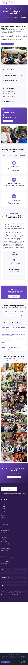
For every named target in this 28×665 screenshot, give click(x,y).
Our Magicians (4, 511)
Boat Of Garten (9, 315)
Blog (2, 519)
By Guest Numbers (6, 572)
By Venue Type (5, 581)
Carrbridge (19, 315)
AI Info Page (3, 508)
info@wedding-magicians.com (9, 557)
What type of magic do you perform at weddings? (12, 341)
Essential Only (15, 662)
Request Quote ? (8, 120)
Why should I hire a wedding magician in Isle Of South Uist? (13, 328)
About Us (3, 506)
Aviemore (14, 311)
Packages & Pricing (5, 544)
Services (3, 504)
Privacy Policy (9, 598)
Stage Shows (4, 539)
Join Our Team (4, 524)
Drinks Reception (5, 546)
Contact (3, 522)
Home (4, 8)
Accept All (5, 662)
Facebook (4, 563)
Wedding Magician (5, 530)
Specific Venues (5, 585)
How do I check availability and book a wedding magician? (12, 348)
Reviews (3, 517)
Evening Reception (5, 550)
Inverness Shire (14, 8)
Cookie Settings (23, 662)
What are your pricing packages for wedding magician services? (13, 335)
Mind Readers (4, 541)
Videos (2, 513)
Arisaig (6, 311)
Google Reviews (6, 561)
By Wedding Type (5, 577)
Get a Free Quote (6, 559)
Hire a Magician (4, 533)
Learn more (18, 658)
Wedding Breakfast (5, 548)
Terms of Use (18, 598)
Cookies (14, 598)
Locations (3, 515)
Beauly (21, 311)
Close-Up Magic (4, 535)
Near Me (8, 8)
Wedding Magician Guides (7, 569)
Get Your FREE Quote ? (7, 43)
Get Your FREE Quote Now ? (14, 477)
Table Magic (4, 537)
